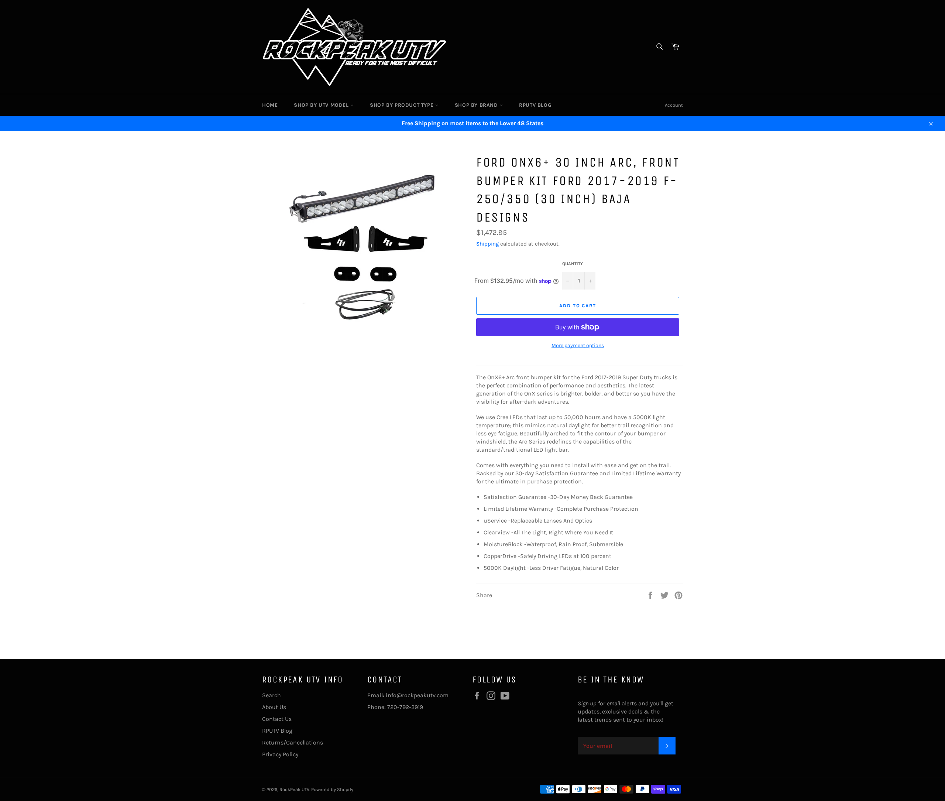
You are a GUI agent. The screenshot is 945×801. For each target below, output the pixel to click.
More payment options (577, 345)
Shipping (487, 243)
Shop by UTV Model (322, 105)
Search (271, 695)
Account (674, 105)
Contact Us (277, 718)
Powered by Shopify (332, 789)
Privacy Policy (280, 754)
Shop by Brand (477, 105)
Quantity (572, 263)
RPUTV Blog (535, 105)
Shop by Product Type (402, 105)
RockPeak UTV (294, 789)
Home (270, 105)
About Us (274, 707)
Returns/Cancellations (292, 742)
